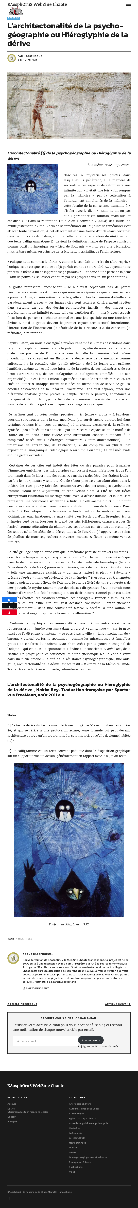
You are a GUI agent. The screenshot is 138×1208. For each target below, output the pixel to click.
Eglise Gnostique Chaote (82, 1118)
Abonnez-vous (91, 1040)
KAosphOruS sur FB (9, 1197)
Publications (75, 1167)
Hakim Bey (14, 17)
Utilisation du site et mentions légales (27, 1112)
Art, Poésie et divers (80, 1104)
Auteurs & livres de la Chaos (84, 1109)
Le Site (11, 1109)
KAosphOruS (42, 954)
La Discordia (75, 1133)
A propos (12, 1121)
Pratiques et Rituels (80, 1162)
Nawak (72, 1152)
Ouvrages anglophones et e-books (88, 1157)
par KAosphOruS (30, 56)
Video (72, 1172)
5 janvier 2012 (27, 60)
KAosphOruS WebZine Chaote (37, 4)
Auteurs (11, 1104)
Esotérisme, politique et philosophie (88, 1123)
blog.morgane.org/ (37, 988)
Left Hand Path (77, 1138)
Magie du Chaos (77, 1143)
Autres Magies (76, 1113)
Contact (11, 1117)
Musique (73, 1147)
